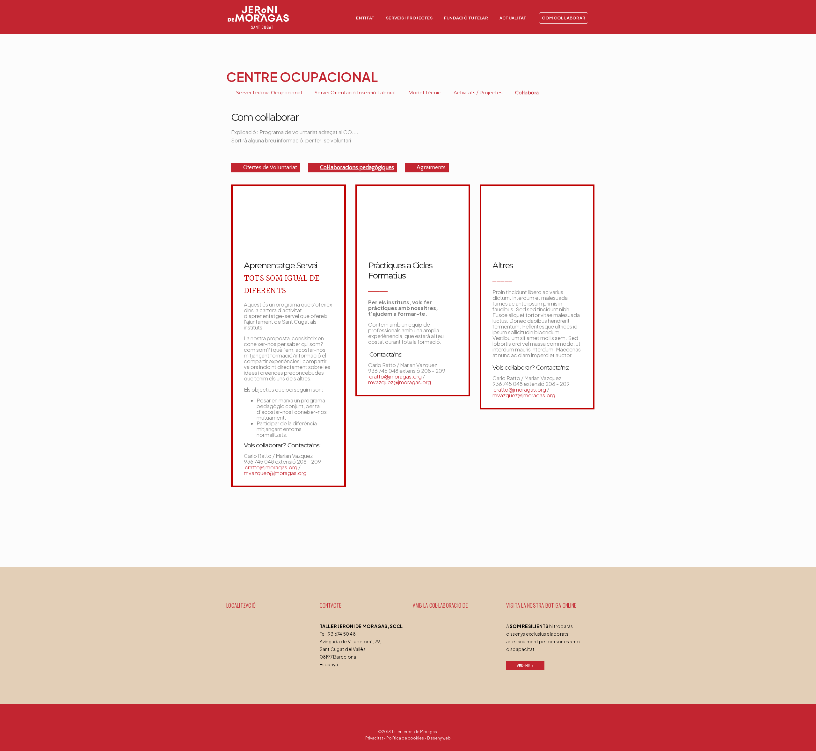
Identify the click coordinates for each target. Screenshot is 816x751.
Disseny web (439, 738)
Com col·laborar (563, 17)
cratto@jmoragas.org (270, 467)
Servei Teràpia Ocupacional (268, 93)
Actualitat (513, 17)
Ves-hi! (523, 666)
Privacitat (374, 738)
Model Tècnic (424, 93)
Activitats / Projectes (477, 93)
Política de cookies (405, 738)
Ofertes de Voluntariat (269, 167)
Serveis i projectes (409, 17)
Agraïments (431, 167)
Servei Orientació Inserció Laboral (354, 93)
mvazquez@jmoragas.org (275, 473)
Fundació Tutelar (466, 17)
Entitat (365, 17)
